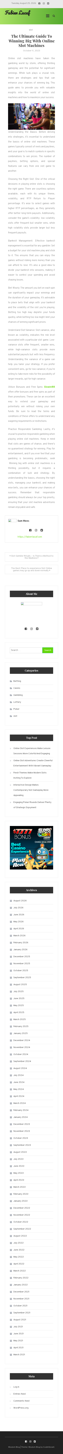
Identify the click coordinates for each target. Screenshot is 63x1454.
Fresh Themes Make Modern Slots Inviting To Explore (30, 775)
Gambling (18, 695)
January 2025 (20, 1033)
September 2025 (22, 977)
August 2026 (20, 900)
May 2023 (18, 1173)
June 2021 (18, 1333)
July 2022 (18, 1243)
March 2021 (19, 1354)
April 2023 (18, 1180)
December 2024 (21, 1040)
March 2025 (19, 1019)
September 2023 (22, 1145)
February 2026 (20, 942)
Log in (16, 1387)
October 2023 (20, 1138)
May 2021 (18, 1340)
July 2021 (18, 1326)
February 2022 (20, 1277)
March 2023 (19, 1187)
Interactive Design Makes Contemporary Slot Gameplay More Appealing (30, 790)
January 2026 (20, 949)
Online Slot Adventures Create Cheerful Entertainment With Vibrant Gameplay (32, 763)
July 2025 (18, 991)
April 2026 (18, 928)
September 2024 (22, 1061)
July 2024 (18, 1075)
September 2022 (22, 1229)
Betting (17, 681)
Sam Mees (23, 521)
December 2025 (21, 956)
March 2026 (19, 935)
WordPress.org (20, 1408)
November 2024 (21, 1047)
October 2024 (20, 1054)
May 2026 (18, 921)
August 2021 (19, 1319)
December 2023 (21, 1124)
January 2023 (20, 1201)
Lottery (17, 702)
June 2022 (18, 1250)
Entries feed (19, 1394)
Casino (16, 688)
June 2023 (18, 1166)
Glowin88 (49, 387)
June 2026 (18, 914)
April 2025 (18, 1012)
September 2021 (21, 1312)
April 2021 (18, 1347)
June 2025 (18, 998)
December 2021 (21, 1291)
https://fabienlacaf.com (30, 537)
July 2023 (18, 1159)
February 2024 (20, 1110)
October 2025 (20, 970)
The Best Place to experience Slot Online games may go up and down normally (31, 569)
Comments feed (21, 1401)
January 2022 (20, 1284)
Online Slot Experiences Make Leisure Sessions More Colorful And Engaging (31, 751)
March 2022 (19, 1271)
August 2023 (20, 1152)
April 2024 (18, 1096)
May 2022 (18, 1257)
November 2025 (21, 963)
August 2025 (20, 984)
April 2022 (18, 1264)
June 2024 (18, 1082)
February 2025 (20, 1026)
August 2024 (20, 1068)
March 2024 (19, 1103)
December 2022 (21, 1208)
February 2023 (20, 1194)
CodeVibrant (48, 1447)
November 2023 (21, 1131)
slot (31, 30)
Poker (16, 709)
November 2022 (21, 1215)
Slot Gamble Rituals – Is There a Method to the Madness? (32, 557)
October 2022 (20, 1222)
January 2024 (20, 1117)
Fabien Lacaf (17, 13)
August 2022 (20, 1236)
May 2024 (18, 1089)
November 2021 (21, 1298)
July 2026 (18, 907)
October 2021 (20, 1305)
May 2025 (18, 1005)
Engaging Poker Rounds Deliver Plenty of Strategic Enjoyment (32, 805)
